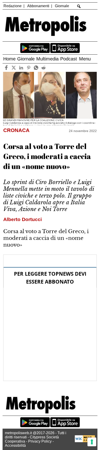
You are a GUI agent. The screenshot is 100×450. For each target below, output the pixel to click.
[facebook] (6, 67)
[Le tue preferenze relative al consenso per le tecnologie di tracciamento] (91, 441)
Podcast (68, 58)
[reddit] (43, 67)
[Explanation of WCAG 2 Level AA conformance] (85, 441)
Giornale (62, 6)
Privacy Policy (40, 441)
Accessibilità (15, 445)
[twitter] (13, 67)
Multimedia (47, 58)
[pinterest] (28, 67)
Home (9, 58)
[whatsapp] (36, 67)
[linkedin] (21, 67)
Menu (85, 58)
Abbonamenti (38, 6)
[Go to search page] (79, 6)
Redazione (12, 6)
